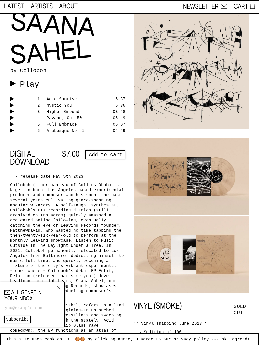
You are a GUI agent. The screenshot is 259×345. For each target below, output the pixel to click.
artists (42, 6)
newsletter (201, 7)
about (68, 6)
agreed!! (242, 339)
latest (14, 6)
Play (29, 84)
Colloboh (33, 70)
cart (241, 7)
